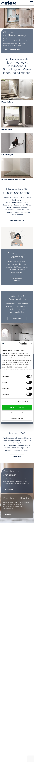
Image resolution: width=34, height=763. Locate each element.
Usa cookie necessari (17, 418)
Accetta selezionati (17, 413)
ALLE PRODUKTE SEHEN (17, 220)
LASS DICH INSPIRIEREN (12, 49)
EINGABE (8, 514)
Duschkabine (7, 102)
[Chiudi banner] (31, 343)
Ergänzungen (7, 155)
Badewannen (7, 129)
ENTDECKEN (9, 489)
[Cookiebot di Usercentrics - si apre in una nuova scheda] (20, 343)
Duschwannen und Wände (13, 180)
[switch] (29, 382)
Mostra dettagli (23, 402)
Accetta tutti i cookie (17, 407)
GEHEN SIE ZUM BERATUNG (17, 279)
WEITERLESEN (17, 318)
